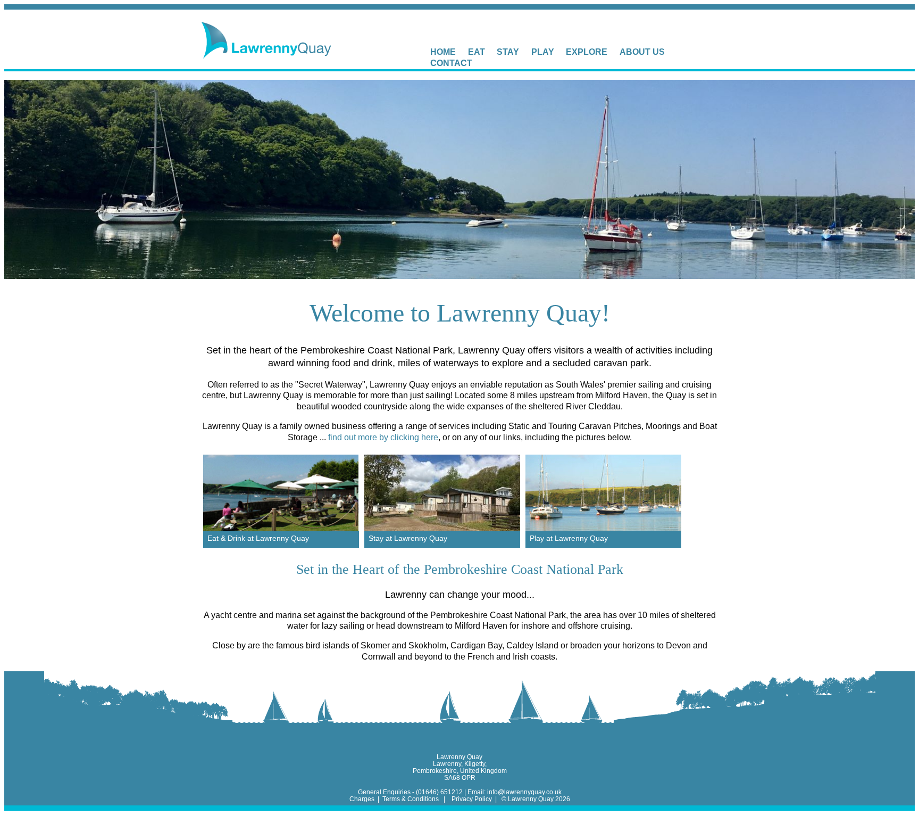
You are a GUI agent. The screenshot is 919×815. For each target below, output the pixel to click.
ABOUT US (642, 51)
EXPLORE (586, 51)
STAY (508, 51)
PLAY (542, 51)
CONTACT (451, 63)
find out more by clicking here (383, 437)
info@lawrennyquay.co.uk (524, 792)
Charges (362, 799)
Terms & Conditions (410, 799)
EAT (476, 51)
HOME (443, 51)
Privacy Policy (472, 799)
